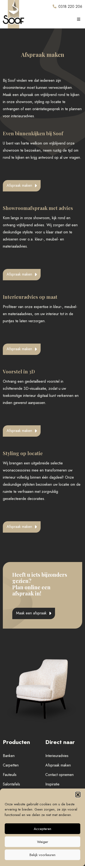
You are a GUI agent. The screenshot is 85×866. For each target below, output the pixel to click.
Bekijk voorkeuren (42, 854)
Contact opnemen (59, 774)
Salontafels (11, 784)
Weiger (42, 841)
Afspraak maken (19, 185)
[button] (78, 794)
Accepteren (42, 828)
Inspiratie (52, 784)
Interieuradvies (56, 755)
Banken (9, 755)
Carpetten (11, 765)
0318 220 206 (70, 6)
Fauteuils (10, 774)
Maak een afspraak (31, 613)
